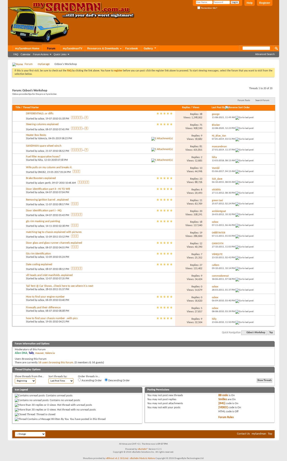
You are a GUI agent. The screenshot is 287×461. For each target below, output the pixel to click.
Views (196, 107)
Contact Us (243, 433)
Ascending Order (91, 380)
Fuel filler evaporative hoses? (43, 156)
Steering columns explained (42, 124)
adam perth (44, 183)
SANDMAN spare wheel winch (43, 145)
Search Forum (262, 100)
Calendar (25, 54)
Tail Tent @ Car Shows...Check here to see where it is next (59, 286)
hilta (40, 160)
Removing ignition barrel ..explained (47, 199)
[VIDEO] (223, 407)
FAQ (15, 54)
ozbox (41, 118)
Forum (51, 48)
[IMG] (221, 403)
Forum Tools (244, 100)
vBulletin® (143, 449)
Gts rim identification (38, 253)
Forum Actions (41, 54)
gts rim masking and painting (43, 221)
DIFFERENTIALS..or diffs (39, 113)
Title (17, 107)
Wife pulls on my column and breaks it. (49, 167)
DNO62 (42, 172)
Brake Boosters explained (41, 178)
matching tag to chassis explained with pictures (54, 232)
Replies (186, 107)
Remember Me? (208, 8)
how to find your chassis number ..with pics (52, 318)
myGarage (44, 64)
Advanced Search (265, 54)
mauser (39, 353)
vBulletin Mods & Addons (142, 458)
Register (264, 2)
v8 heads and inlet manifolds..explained (49, 275)
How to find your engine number (45, 296)
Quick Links (60, 54)
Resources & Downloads (103, 48)
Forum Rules (226, 417)
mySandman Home (27, 48)
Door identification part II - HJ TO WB (48, 188)
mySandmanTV (72, 48)
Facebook (131, 48)
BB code (223, 395)
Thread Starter (31, 107)
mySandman (259, 433)
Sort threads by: (57, 376)
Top (271, 332)
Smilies (222, 399)
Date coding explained (39, 264)
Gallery (148, 48)
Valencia (42, 138)
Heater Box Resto (36, 135)
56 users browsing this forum (55, 362)
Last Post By (218, 107)
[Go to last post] (244, 117)
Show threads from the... (29, 376)
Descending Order (119, 380)
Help (249, 2)
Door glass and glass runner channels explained (54, 242)
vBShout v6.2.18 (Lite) (117, 458)
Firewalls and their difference (43, 307)
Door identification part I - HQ (43, 210)
